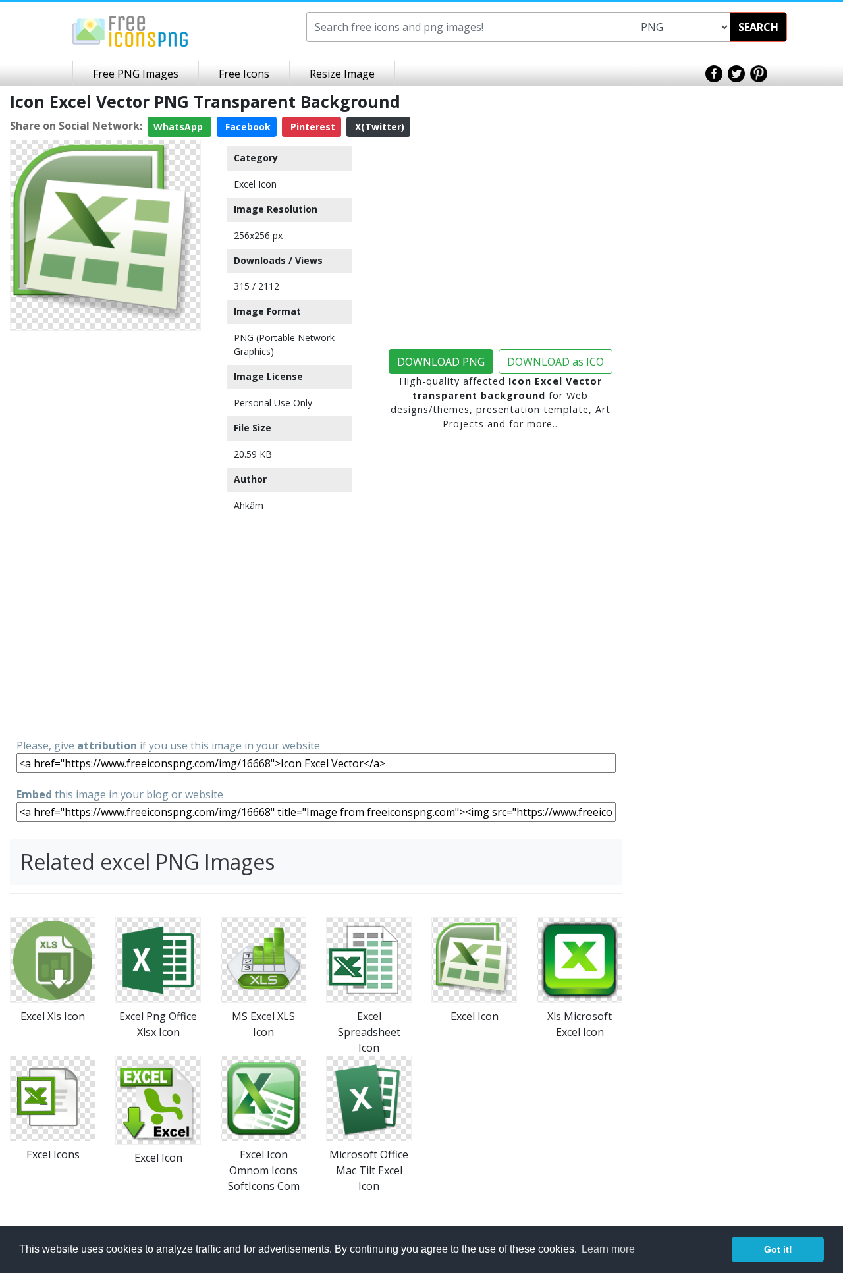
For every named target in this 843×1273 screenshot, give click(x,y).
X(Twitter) (378, 127)
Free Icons (244, 74)
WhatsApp (179, 127)
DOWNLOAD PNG (441, 361)
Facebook (247, 127)
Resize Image (342, 74)
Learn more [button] (608, 1249)
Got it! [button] (778, 1249)
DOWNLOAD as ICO (555, 361)
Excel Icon (255, 184)
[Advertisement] (105, 533)
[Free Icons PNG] (130, 30)
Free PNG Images (135, 74)
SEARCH (758, 27)
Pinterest (311, 127)
